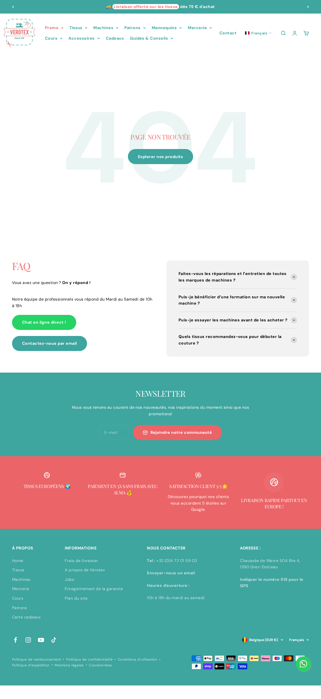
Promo (51, 27)
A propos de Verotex (85, 570)
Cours (51, 38)
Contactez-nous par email (49, 343)
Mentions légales (69, 665)
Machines (103, 27)
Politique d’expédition (31, 665)
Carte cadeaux (26, 617)
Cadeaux (115, 38)
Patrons (132, 27)
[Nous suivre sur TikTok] (53, 640)
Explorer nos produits (160, 156)
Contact (227, 33)
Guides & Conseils (149, 38)
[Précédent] (13, 7)
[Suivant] (308, 7)
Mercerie (197, 27)
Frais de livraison (81, 560)
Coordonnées (100, 665)
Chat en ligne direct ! (44, 322)
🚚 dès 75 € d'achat (160, 6)
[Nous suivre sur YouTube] (41, 640)
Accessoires (81, 38)
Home (17, 560)
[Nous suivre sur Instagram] (28, 640)
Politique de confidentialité (89, 659)
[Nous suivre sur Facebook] (15, 640)
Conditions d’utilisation (137, 659)
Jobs (69, 579)
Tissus (75, 27)
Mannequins (164, 27)
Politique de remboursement (36, 659)
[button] (258, 33)
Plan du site (76, 598)
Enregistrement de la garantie (94, 588)
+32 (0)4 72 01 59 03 (176, 560)
